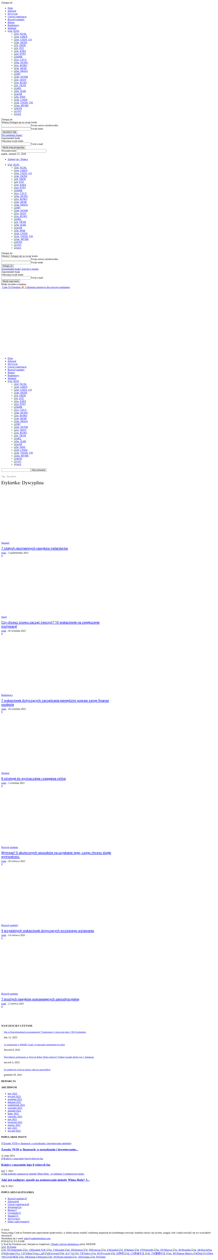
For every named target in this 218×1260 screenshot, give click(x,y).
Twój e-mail (37, 144)
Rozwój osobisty (16, 19)
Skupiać (5, 543)
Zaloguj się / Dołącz (18, 159)
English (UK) (40, 1250)
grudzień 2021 (15, 1099)
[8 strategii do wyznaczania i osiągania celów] (57, 747)
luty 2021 (12, 1128)
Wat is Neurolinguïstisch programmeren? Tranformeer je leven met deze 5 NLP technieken (45, 1032)
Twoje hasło (37, 128)
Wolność (12, 28)
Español (114, 1250)
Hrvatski (10, 1253)
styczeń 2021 (14, 1130)
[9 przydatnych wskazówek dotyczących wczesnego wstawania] (57, 899)
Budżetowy (13, 25)
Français (96, 1250)
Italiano (130, 1250)
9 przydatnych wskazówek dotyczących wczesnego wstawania (47, 931)
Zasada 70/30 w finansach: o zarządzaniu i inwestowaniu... (39, 1149)
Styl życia (13, 13)
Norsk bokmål (64, 1257)
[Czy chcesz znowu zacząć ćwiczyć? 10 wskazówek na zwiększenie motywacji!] (57, 591)
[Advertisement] (59, 296)
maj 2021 (12, 1119)
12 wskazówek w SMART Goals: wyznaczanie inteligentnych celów (34, 1044)
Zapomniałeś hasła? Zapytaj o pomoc (20, 269)
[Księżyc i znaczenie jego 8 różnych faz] (22, 1158)
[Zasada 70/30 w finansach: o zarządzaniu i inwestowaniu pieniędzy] (36, 1143)
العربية (41, 1253)
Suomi (43, 1257)
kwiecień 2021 (15, 1122)
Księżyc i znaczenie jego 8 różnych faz (25, 1164)
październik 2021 (16, 1105)
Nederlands (17, 1250)
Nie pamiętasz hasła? (11, 135)
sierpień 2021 (14, 1110)
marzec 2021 (14, 1125)
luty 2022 (12, 1093)
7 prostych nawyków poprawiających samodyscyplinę (40, 999)
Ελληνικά (54, 1253)
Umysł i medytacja (17, 16)
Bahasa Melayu (185, 1253)
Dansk (32, 1257)
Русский (106, 1253)
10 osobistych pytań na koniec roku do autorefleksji (27, 1069)
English (60, 1250)
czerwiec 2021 (15, 1116)
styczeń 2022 (14, 1096)
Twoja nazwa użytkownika (44, 125)
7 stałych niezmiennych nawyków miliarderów (34, 548)
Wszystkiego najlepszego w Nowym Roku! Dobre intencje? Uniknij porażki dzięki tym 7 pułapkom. (49, 1057)
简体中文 (139, 1253)
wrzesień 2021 (15, 1108)
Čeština (28, 1253)
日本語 (14, 1257)
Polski (13, 1247)
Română (186, 1250)
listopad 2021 (14, 1102)
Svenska (85, 1257)
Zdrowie (12, 11)
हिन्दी (121, 1253)
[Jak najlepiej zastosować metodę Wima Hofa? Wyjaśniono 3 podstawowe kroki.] (42, 1173)
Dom (10, 8)
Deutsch (79, 1250)
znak (3, 552)
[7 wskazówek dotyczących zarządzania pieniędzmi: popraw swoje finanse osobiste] (57, 669)
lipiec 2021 (13, 1113)
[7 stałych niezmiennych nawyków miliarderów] (57, 516)
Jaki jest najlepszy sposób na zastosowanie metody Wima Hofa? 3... (45, 1180)
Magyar (168, 1250)
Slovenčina (206, 1250)
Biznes (11, 22)
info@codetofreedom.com (37, 1238)
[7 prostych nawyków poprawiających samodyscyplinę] (57, 967)
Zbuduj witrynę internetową (65, 1244)
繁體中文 (160, 1253)
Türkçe (87, 1253)
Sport (4, 617)
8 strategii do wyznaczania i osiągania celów (33, 779)
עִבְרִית (71, 1253)
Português (148, 1250)
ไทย (200, 1253)
